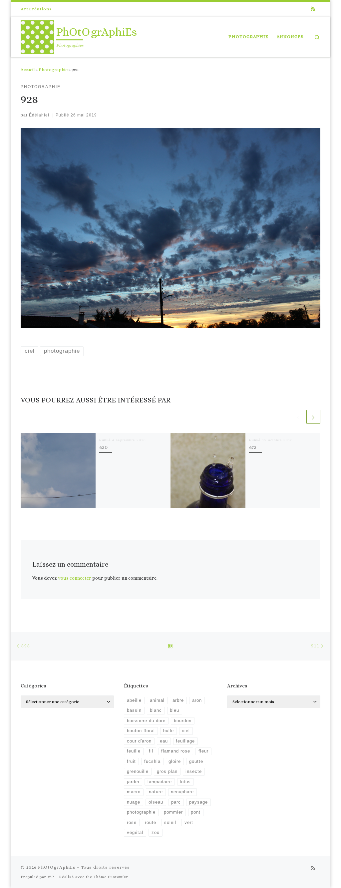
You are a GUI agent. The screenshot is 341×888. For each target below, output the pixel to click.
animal (157, 700)
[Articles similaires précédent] (298, 417)
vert (188, 822)
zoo (156, 832)
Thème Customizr (111, 877)
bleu (174, 710)
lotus (185, 782)
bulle (168, 730)
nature (156, 792)
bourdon (182, 720)
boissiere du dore (146, 720)
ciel (186, 730)
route (150, 822)
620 (103, 447)
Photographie (53, 69)
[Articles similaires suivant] (313, 417)
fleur (203, 751)
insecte (193, 771)
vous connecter (74, 578)
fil (151, 751)
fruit (131, 761)
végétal (135, 832)
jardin (133, 782)
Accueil (28, 69)
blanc (156, 710)
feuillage (185, 741)
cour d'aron (139, 741)
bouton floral (141, 730)
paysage (198, 802)
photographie (141, 812)
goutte (196, 761)
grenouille (138, 771)
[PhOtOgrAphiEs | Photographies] (37, 35)
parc (176, 802)
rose (132, 822)
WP (51, 877)
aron (197, 700)
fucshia (152, 761)
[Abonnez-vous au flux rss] (313, 9)
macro (134, 792)
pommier (173, 812)
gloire (175, 761)
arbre (178, 700)
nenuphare (182, 792)
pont (195, 812)
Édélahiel (39, 115)
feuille (134, 751)
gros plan (167, 771)
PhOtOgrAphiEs (57, 867)
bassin (134, 710)
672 (252, 447)
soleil (170, 822)
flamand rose (175, 751)
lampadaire (160, 782)
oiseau (156, 802)
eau (164, 741)
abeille (134, 700)
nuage (133, 802)
